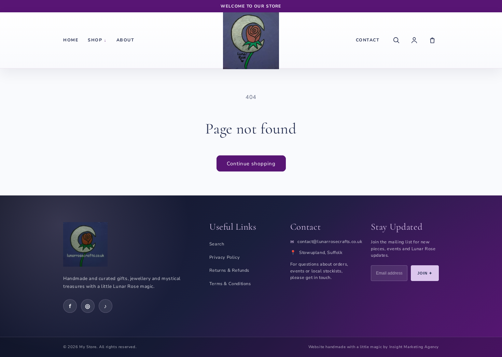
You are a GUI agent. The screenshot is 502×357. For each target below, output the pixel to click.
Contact (368, 40)
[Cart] (432, 40)
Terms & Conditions (230, 284)
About (125, 40)
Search (216, 244)
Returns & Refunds (229, 270)
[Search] (396, 40)
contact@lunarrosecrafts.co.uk (329, 242)
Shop (97, 40)
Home (70, 40)
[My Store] (251, 40)
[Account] (414, 40)
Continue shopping (251, 163)
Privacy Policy (224, 257)
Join (425, 273)
